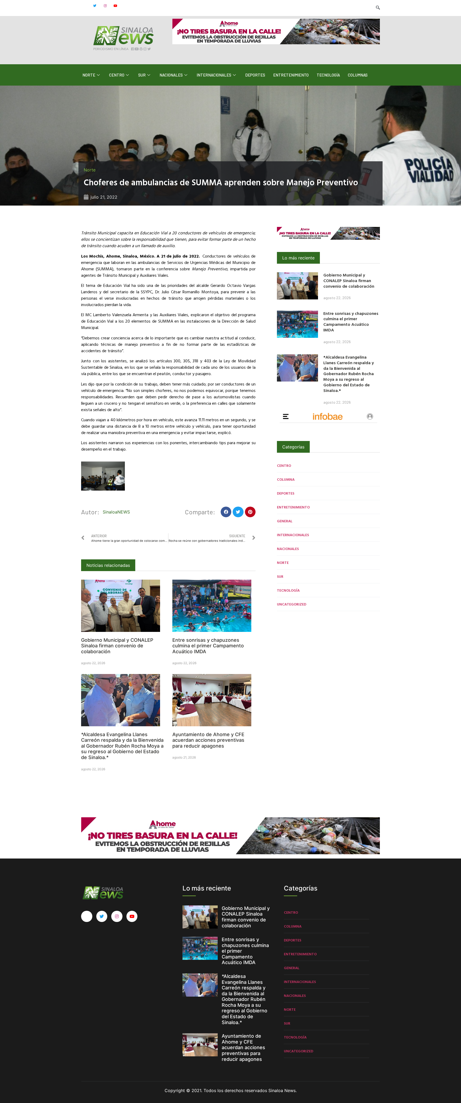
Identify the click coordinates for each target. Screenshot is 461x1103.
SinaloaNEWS (116, 512)
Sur (142, 75)
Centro (116, 75)
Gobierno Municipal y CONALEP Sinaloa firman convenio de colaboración (117, 645)
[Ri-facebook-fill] (84, 6)
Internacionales (214, 75)
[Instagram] (105, 6)
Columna (286, 479)
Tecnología (328, 75)
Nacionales (171, 75)
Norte (88, 75)
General (284, 521)
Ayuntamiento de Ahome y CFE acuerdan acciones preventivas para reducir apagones (208, 740)
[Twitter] (95, 6)
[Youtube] (115, 6)
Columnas (358, 75)
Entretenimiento (291, 75)
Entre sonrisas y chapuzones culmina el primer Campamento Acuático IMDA (208, 645)
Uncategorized (291, 604)
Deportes (255, 75)
